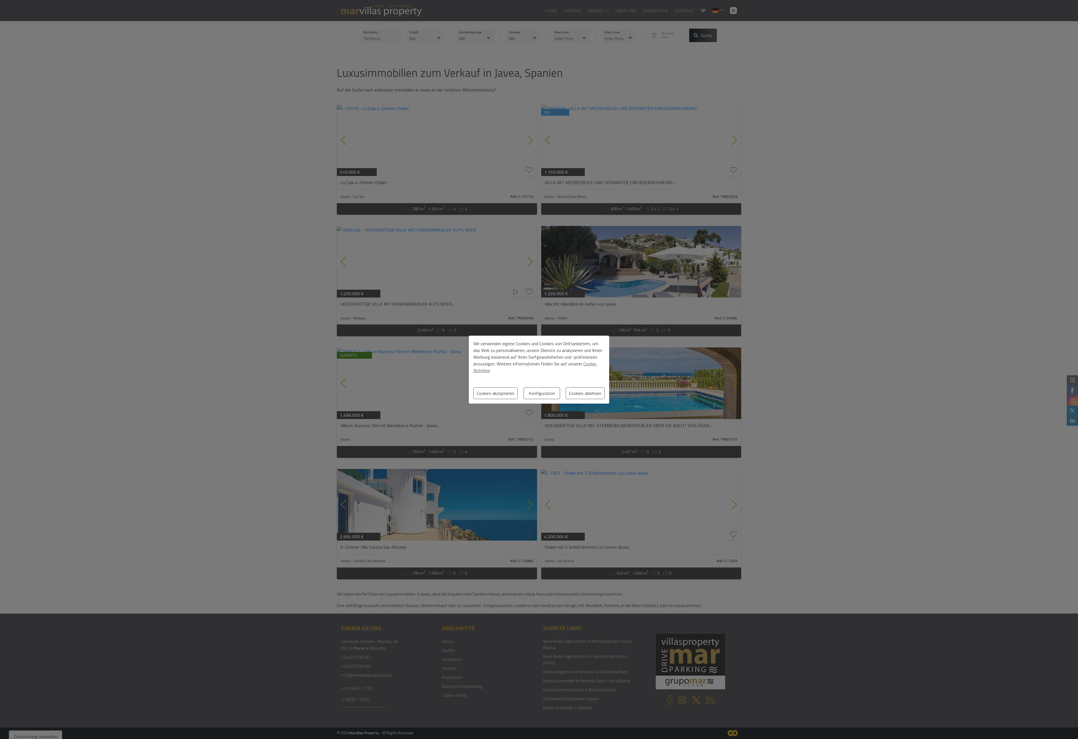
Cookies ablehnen (585, 393)
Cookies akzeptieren (495, 393)
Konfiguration (542, 393)
